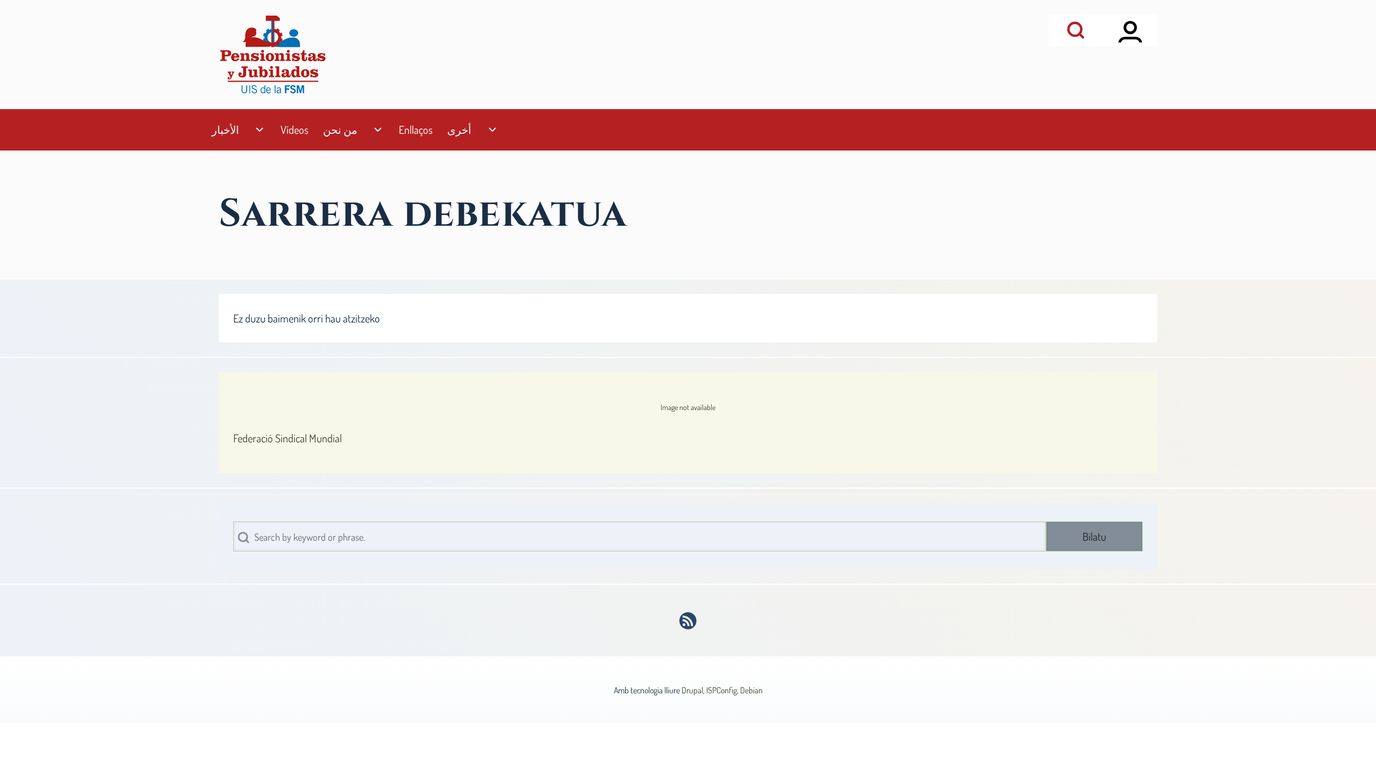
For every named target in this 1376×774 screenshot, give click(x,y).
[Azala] (272, 55)
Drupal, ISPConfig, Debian (722, 690)
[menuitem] (225, 129)
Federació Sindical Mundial (287, 438)
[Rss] (688, 621)
